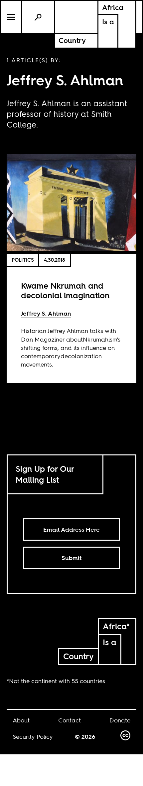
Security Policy (33, 736)
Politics (23, 259)
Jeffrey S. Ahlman (46, 313)
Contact (69, 720)
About (21, 720)
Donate (119, 720)
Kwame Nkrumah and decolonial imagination (65, 290)
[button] (11, 17)
